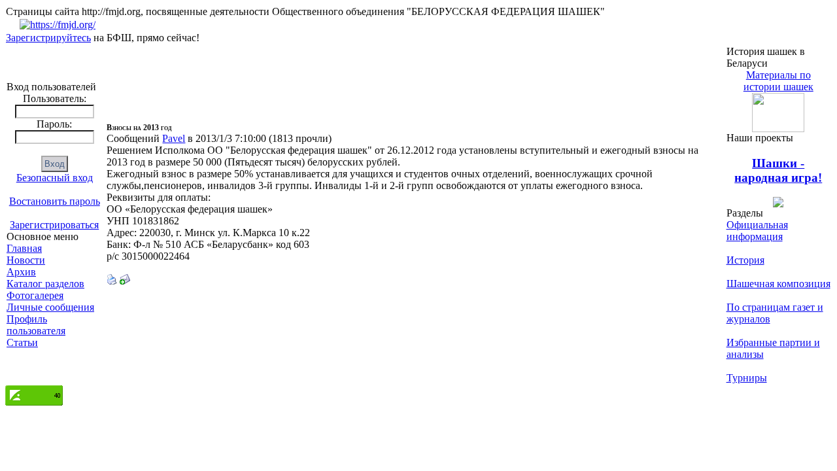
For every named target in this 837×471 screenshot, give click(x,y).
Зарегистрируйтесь (48, 37)
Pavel (173, 138)
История (745, 260)
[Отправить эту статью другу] (125, 281)
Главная (24, 248)
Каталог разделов (45, 283)
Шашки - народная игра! (778, 170)
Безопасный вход (54, 177)
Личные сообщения (50, 307)
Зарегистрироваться (54, 224)
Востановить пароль (54, 201)
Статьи (22, 342)
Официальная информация (757, 230)
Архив (21, 271)
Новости (26, 260)
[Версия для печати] (112, 281)
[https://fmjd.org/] (57, 24)
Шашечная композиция (778, 283)
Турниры (746, 377)
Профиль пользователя (36, 324)
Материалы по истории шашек (778, 80)
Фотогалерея (35, 295)
